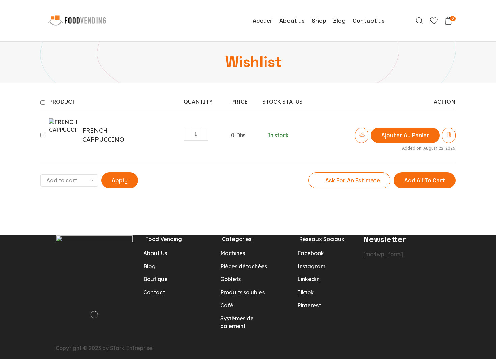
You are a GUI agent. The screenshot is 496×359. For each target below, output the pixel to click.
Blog (339, 20)
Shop (319, 20)
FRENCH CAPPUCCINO (103, 135)
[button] (405, 135)
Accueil (263, 20)
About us (292, 20)
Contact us (369, 20)
